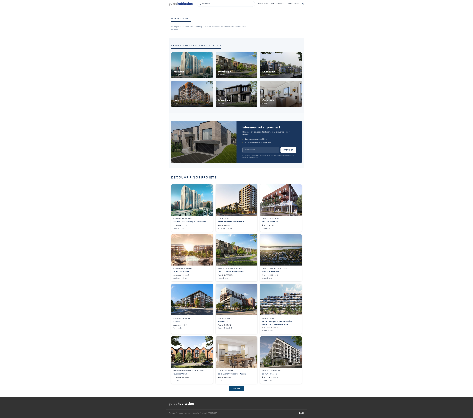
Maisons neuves (277, 4)
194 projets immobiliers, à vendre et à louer (196, 45)
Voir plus (236, 389)
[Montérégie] (236, 65)
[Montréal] (192, 65)
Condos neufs (262, 4)
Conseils (195, 413)
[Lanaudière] (236, 94)
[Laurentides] (281, 65)
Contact (172, 413)
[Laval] (192, 94)
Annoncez (179, 413)
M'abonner (288, 150)
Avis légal (203, 413)
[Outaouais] (281, 94)
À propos (188, 413)
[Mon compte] (303, 3)
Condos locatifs (293, 4)
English (301, 413)
